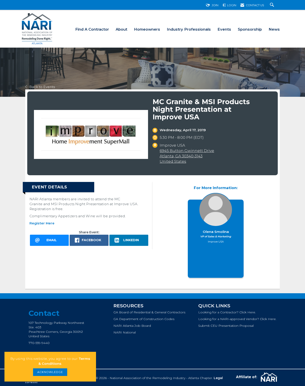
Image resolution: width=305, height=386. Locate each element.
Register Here (41, 223)
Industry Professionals (189, 29)
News (274, 29)
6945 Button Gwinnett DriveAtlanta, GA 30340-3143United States (187, 156)
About (121, 29)
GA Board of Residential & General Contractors (149, 312)
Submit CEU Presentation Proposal (226, 326)
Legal (218, 378)
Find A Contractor (92, 29)
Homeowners (147, 29)
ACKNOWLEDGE (50, 372)
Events (224, 29)
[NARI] (269, 377)
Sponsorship (250, 29)
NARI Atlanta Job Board (132, 326)
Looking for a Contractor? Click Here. (227, 312)
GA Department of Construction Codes (143, 319)
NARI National (124, 332)
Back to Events (42, 87)
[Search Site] (272, 5)
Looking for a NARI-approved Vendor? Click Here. (237, 319)
